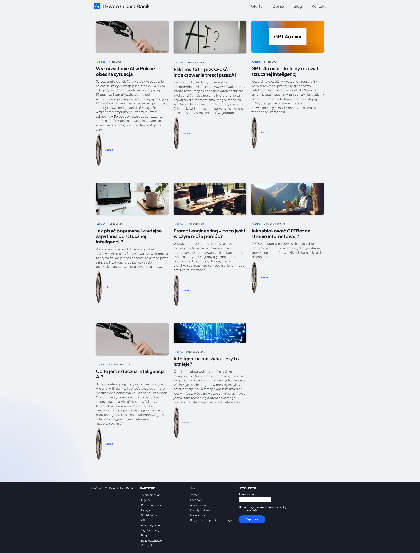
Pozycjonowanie (151, 505)
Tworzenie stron (150, 495)
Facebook (196, 500)
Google (146, 510)
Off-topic (147, 545)
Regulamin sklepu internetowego (211, 520)
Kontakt (319, 6)
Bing (144, 535)
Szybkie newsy (150, 530)
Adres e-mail (247, 494)
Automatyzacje (150, 525)
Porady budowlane (202, 510)
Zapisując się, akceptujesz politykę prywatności (264, 508)
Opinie (278, 6)
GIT (143, 520)
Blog (298, 6)
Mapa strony (198, 515)
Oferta (256, 6)
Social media (149, 515)
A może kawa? (199, 505)
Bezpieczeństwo (151, 540)
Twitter (194, 495)
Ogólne (146, 500)
